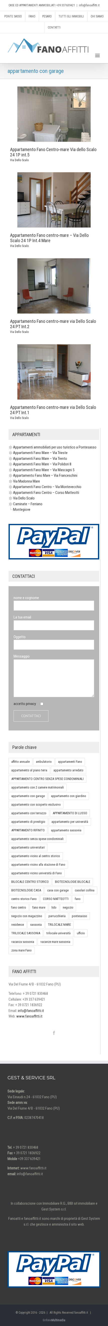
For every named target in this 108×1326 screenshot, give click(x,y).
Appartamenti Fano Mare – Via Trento (40, 458)
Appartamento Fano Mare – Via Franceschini (45, 475)
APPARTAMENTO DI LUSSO (70, 813)
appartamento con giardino (68, 796)
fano (78, 899)
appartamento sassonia (66, 830)
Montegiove (21, 509)
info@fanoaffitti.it (89, 5)
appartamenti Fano (70, 762)
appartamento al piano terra (29, 770)
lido (54, 907)
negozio (68, 907)
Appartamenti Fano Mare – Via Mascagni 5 (43, 470)
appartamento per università (69, 822)
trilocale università (58, 933)
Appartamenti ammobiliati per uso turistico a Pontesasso (54, 447)
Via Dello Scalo (19, 160)
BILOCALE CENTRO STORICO (30, 882)
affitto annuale (20, 762)
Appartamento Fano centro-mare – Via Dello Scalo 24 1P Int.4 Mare (49, 238)
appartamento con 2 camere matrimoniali (37, 787)
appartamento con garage (28, 796)
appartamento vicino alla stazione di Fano (38, 864)
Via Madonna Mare (26, 481)
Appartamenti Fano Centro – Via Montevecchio (47, 487)
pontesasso (79, 916)
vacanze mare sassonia (55, 942)
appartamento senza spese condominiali (37, 839)
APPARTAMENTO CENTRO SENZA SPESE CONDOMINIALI (47, 779)
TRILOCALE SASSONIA (25, 933)
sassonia (36, 924)
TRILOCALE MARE (59, 924)
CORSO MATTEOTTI (56, 899)
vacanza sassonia (22, 942)
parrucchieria (57, 916)
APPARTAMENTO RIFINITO (28, 830)
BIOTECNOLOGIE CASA (26, 890)
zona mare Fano (21, 950)
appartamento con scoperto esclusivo (36, 804)
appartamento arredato (68, 770)
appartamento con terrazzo (28, 813)
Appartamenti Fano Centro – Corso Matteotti (46, 492)
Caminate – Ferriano (27, 504)
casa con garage (58, 890)
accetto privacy (25, 703)
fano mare (38, 907)
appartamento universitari (28, 847)
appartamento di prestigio (28, 822)
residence (17, 924)
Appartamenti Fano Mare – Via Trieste (40, 452)
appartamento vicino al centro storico (35, 856)
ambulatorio (44, 762)
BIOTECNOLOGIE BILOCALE (72, 882)
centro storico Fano (24, 899)
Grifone (54, 1320)
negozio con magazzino (26, 916)
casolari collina (84, 890)
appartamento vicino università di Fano (36, 873)
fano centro (18, 907)
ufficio (81, 933)
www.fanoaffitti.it (29, 1016)
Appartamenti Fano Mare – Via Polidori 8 (42, 464)
